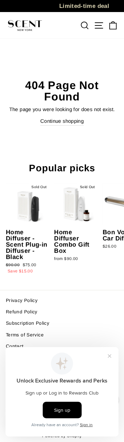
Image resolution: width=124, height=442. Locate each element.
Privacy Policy (22, 300)
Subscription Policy (27, 323)
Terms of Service (25, 334)
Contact (15, 346)
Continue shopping (62, 121)
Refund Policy (22, 311)
